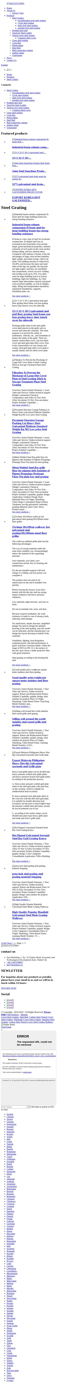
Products (10, 15)
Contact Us (11, 60)
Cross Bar (16, 43)
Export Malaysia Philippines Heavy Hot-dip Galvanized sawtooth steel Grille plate (28, 763)
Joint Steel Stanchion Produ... (29, 171)
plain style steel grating (28, 25)
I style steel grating (26, 23)
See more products (21, 296)
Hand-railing (17, 45)
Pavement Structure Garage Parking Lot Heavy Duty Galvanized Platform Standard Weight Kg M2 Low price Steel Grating (29, 426)
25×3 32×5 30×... (21, 157)
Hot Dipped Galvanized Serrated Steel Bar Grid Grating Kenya (30, 837)
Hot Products (13, 1014)
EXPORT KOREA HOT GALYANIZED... (26, 199)
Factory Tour (18, 13)
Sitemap (24, 1014)
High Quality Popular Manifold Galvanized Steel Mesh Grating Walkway (30, 915)
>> (15, 943)
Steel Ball (16, 48)
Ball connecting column (22, 50)
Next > (10, 943)
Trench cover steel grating (23, 35)
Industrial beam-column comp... (30, 147)
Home (9, 8)
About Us (11, 10)
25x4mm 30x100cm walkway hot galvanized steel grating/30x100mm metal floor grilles (31, 532)
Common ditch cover (27, 38)
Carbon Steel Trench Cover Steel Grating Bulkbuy (31, 1022)
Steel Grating (18, 18)
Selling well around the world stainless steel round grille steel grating (29, 721)
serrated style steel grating (29, 28)
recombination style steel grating (32, 20)
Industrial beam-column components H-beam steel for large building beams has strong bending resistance (30, 229)
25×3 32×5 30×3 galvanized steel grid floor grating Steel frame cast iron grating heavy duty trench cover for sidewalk (31, 316)
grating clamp (18, 53)
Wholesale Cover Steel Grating (27, 1019)
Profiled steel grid (20, 30)
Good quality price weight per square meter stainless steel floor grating (30, 680)
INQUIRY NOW (8, 988)
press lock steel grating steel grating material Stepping (27, 875)
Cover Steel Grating (10, 1017)
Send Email (6, 1027)
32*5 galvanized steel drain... (28, 184)
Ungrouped (17, 55)
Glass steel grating (20, 40)
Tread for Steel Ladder (22, 33)
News (9, 58)
